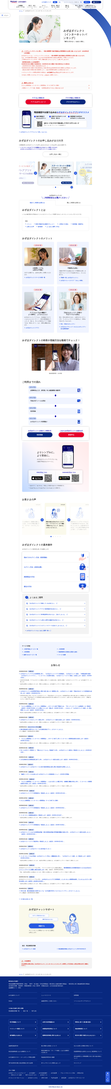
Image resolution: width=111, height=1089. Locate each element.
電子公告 (34, 1011)
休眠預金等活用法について (50, 1028)
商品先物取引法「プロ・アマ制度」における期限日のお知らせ (55, 1051)
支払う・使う (32, 6)
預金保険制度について (81, 1028)
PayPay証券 (54, 1077)
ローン (43, 6)
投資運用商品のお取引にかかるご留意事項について (88, 1051)
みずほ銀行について (46, 2)
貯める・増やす (55, 6)
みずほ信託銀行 (43, 1073)
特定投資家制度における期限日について (19, 1051)
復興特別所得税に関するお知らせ (52, 1035)
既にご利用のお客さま (74, 202)
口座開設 (20, 6)
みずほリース (43, 1075)
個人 (55, 2)
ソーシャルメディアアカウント (82, 1001)
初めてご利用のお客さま (37, 202)
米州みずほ (80, 1073)
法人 (60, 2)
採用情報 (76, 995)
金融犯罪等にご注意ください (49, 1001)
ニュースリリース (46, 995)
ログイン (97, 2)
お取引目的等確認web (49, 1022)
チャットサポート (107, 1075)
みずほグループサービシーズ (76, 1077)
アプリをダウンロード (38, 102)
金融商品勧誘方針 (13, 1045)
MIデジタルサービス (31, 1075)
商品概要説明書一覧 (14, 1011)
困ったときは (107, 1080)
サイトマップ (77, 1063)
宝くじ (87, 2)
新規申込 (71, 435)
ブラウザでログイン (73, 102)
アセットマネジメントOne (68, 1073)
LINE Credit (44, 1077)
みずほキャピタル (33, 1077)
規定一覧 (25, 1011)
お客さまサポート (90, 6)
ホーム (21, 11)
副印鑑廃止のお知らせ (16, 1035)
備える (67, 6)
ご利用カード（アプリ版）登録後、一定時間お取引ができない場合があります (43, 88)
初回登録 (40, 435)
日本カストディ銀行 (16, 1075)
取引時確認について (15, 1022)
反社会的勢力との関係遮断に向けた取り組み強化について (88, 1057)
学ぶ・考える (79, 6)
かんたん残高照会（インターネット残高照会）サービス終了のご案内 (40, 85)
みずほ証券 (54, 1073)
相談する (42, 926)
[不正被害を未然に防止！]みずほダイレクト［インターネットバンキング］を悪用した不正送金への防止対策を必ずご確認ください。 (55, 964)
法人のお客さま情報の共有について (83, 1045)
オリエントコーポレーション (16, 1077)
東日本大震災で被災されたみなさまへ (85, 1035)
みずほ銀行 (32, 1073)
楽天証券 (63, 1077)
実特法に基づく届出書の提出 (83, 1022)
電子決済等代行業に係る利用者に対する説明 (21, 1063)
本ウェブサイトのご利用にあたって (51, 1063)
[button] (53, 187)
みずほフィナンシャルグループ (17, 1073)
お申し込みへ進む (55, 154)
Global (10, 1001)
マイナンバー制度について (17, 1028)
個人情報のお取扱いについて (49, 1045)
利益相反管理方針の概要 (48, 1057)
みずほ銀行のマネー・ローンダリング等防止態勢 (22, 1057)
